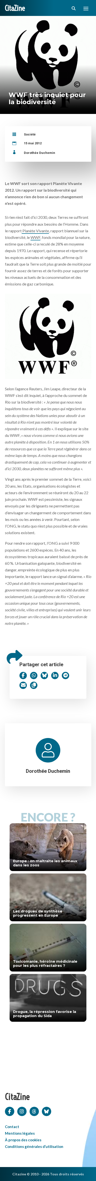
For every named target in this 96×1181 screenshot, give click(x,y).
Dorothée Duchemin (39, 153)
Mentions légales (20, 1133)
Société (30, 134)
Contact (12, 1126)
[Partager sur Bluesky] (44, 675)
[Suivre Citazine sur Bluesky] (46, 1111)
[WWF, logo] (48, 335)
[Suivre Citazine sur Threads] (34, 1111)
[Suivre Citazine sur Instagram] (22, 1111)
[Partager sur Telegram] (65, 675)
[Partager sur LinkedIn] (55, 675)
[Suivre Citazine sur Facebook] (9, 1111)
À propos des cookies (23, 1140)
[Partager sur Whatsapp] (33, 675)
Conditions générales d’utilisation (34, 1146)
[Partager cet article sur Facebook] (23, 675)
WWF (35, 237)
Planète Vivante (35, 230)
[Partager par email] (23, 685)
